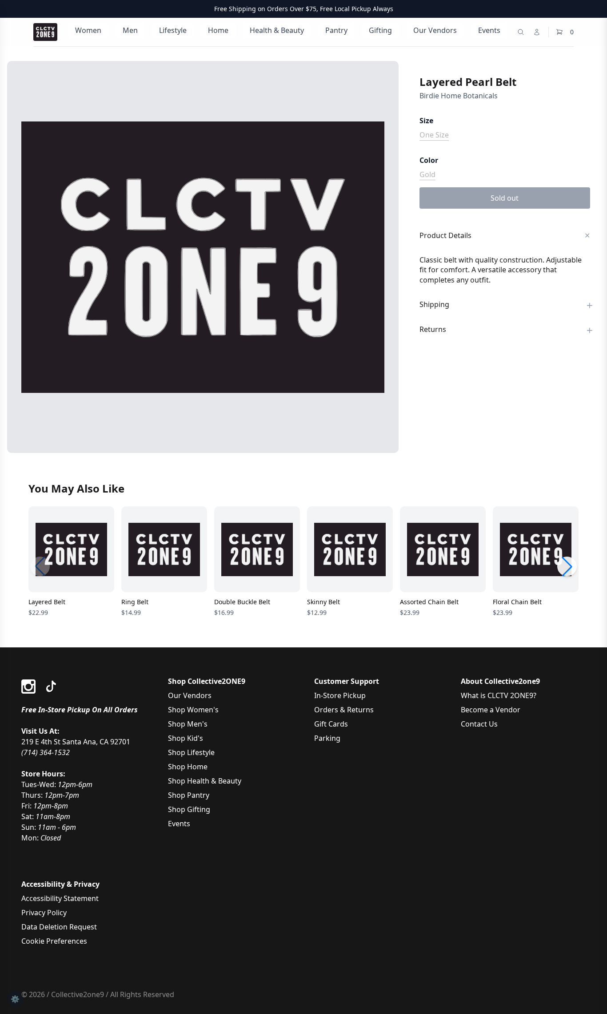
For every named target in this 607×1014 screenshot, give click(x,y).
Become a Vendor (490, 710)
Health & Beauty (277, 30)
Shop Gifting (189, 809)
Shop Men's (188, 724)
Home (218, 30)
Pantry (336, 30)
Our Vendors (435, 30)
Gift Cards (331, 724)
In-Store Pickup (340, 695)
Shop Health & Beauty (204, 781)
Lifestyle (173, 30)
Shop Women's (193, 710)
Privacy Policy (44, 912)
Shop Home (188, 767)
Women (88, 30)
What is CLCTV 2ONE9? (498, 695)
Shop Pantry (188, 795)
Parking (327, 738)
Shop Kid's (185, 738)
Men (130, 30)
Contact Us (479, 724)
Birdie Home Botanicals (458, 96)
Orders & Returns (344, 710)
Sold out (505, 198)
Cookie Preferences (54, 941)
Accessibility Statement (60, 898)
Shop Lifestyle (191, 752)
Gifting (380, 30)
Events (489, 30)
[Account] (537, 32)
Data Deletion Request (59, 927)
